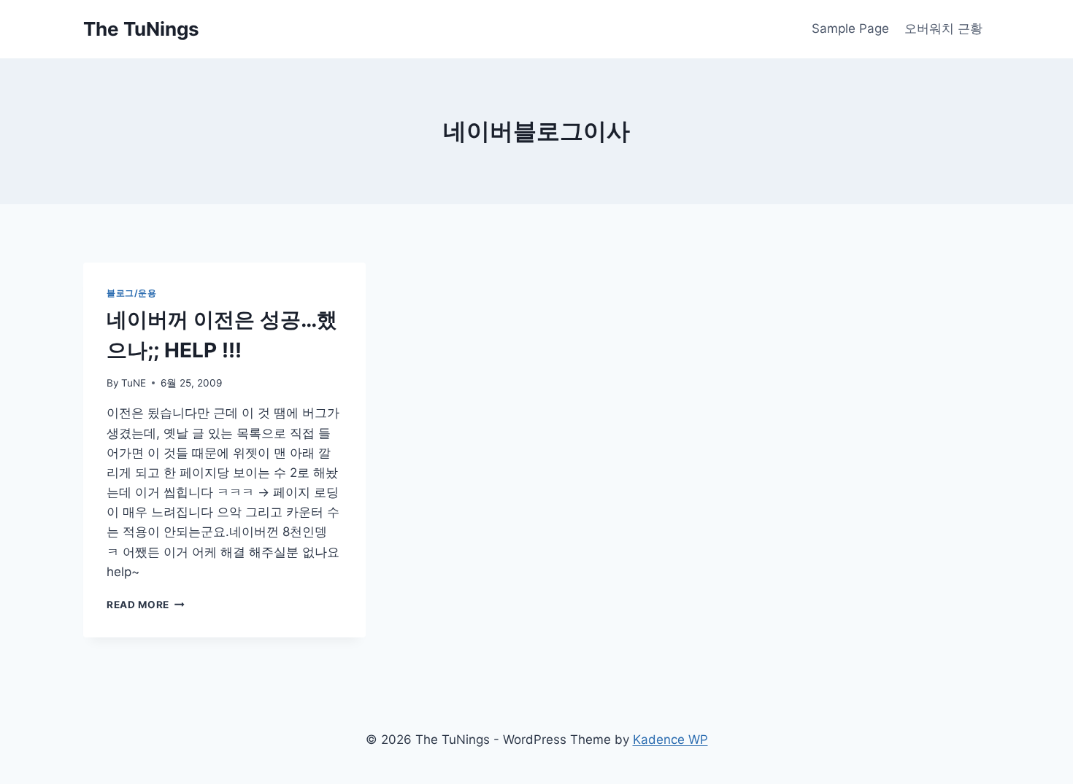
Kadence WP (670, 739)
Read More (146, 604)
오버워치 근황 (943, 28)
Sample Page (850, 28)
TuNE (133, 383)
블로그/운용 (132, 292)
